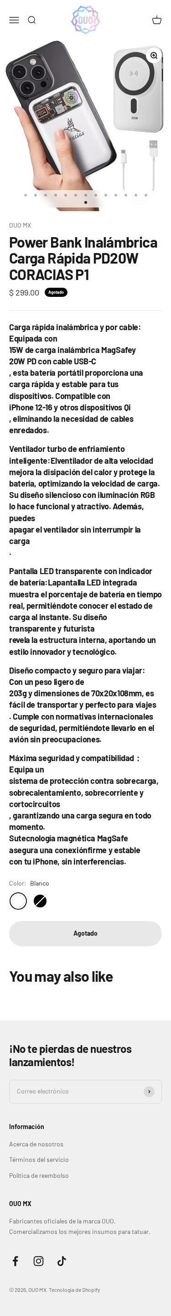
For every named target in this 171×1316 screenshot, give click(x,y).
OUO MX (20, 225)
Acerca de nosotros (36, 1144)
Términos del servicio (39, 1159)
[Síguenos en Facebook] (15, 1261)
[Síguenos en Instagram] (38, 1261)
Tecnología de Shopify (74, 1289)
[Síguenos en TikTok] (62, 1261)
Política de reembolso (39, 1175)
